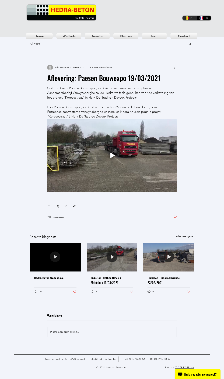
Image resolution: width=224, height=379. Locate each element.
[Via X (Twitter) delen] (57, 206)
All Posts (35, 43)
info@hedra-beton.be (103, 359)
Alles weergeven (185, 236)
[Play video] (112, 155)
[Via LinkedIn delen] (66, 206)
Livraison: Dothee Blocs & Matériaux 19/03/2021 (106, 280)
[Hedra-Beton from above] (55, 257)
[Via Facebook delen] (49, 206)
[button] (189, 43)
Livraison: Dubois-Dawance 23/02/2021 (164, 280)
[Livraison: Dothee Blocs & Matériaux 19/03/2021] (112, 257)
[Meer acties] (175, 67)
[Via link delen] (74, 206)
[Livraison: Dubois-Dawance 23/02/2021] (168, 257)
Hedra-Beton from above (49, 278)
